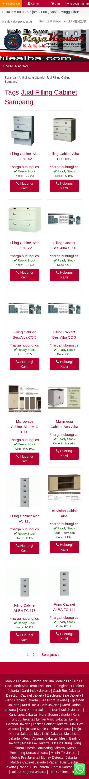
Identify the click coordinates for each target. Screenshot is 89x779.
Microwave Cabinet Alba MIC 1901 (24, 426)
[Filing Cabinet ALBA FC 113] (25, 598)
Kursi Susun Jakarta (54, 714)
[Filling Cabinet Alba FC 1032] (64, 146)
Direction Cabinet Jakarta (25, 695)
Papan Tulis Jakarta (34, 767)
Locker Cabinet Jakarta (50, 724)
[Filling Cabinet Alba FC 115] (25, 509)
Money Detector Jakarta (59, 757)
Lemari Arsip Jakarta (51, 719)
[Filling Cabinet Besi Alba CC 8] (64, 235)
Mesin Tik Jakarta (64, 753)
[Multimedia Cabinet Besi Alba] (64, 414)
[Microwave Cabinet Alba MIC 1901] (25, 414)
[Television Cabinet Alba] (64, 503)
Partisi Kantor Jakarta (68, 767)
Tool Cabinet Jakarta (64, 772)
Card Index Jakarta (36, 691)
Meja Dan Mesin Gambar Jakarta (46, 729)
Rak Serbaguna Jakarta (28, 772)
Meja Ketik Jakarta (48, 734)
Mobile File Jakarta (24, 757)
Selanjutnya (50, 654)
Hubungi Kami (26, 185)
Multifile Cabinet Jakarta (28, 762)
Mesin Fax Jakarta (36, 743)
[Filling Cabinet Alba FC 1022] (25, 235)
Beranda (10, 77)
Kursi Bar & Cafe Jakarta (40, 705)
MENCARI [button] (80, 21)
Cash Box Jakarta (66, 691)
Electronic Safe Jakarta (64, 695)
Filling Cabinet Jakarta (21, 700)
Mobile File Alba (17, 681)
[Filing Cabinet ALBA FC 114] (64, 597)
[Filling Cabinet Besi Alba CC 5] (25, 325)
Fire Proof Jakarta (54, 700)
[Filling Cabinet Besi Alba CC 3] (64, 325)
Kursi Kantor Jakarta (34, 710)
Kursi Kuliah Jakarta (67, 710)
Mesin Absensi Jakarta (40, 738)
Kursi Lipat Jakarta (23, 714)
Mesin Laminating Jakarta (46, 748)
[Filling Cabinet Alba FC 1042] (25, 146)
